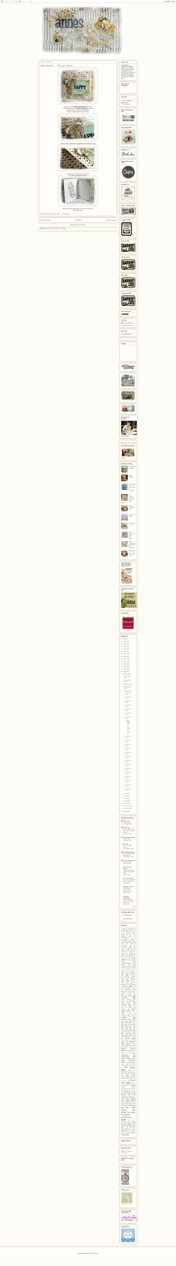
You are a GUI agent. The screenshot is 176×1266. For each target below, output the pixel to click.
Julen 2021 (124, 1032)
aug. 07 (128, 768)
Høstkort (123, 1009)
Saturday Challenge (126, 897)
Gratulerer (124, 998)
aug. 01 (128, 788)
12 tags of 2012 (126, 928)
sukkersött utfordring (128, 1098)
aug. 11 (128, 760)
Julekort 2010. (126, 1019)
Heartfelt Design (126, 1004)
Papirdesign (129, 1062)
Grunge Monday (126, 999)
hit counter (124, 1153)
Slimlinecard (124, 1088)
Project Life (132, 1070)
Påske (126, 1072)
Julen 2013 (131, 1022)
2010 (124, 671)
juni (126, 796)
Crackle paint (126, 964)
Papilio (132, 1058)
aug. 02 (128, 784)
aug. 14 (128, 752)
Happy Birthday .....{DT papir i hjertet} (57, 65)
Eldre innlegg (111, 220)
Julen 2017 (128, 1027)
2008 (124, 811)
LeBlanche (123, 1040)
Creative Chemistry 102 (127, 967)
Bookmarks (125, 953)
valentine (133, 1121)
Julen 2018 (124, 1029)
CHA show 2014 (129, 960)
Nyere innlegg (45, 220)
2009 (124, 674)
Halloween (132, 1001)
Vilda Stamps (128, 1123)
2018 (124, 651)
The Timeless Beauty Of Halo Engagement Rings (128, 871)
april (126, 801)
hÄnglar (131, 1007)
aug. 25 (128, 705)
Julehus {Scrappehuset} (132, 507)
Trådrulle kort (130, 1120)
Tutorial (123, 1121)
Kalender (128, 1033)
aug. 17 (128, 744)
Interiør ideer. (130, 1011)
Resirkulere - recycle (132, 467)
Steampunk (132, 1090)
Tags (127, 1100)
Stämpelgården (130, 1096)
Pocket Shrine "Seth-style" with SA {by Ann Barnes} (129, 830)
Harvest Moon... (127, 822)
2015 (124, 659)
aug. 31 (128, 693)
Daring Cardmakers (129, 860)
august (127, 690)
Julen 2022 (132, 1032)
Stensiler (123, 1094)
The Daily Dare (127, 918)
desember (128, 676)
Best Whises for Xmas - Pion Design (132, 535)
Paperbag (124, 1058)
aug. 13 (128, 756)
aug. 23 (128, 713)
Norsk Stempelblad (128, 1054)
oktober (127, 684)
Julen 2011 (124, 1021)
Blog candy (132, 951)
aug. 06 (128, 772)
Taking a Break (127, 862)
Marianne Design (128, 1047)
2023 (124, 639)
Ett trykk (132, 992)
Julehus (132, 1015)
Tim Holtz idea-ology (128, 1105)
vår (132, 1128)
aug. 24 (128, 709)
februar (127, 806)
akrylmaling (128, 942)
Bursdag (126, 956)
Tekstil (123, 1102)
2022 (124, 641)
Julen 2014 (127, 1024)
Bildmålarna (132, 950)
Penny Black (124, 1064)
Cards (133, 958)
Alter (122, 944)
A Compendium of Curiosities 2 (128, 937)
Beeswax (130, 948)
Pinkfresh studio (131, 1065)
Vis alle (133, 906)
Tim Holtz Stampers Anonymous (128, 1114)
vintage (123, 1125)
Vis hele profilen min (127, 325)
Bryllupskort (132, 954)
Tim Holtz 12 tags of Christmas (128, 1102)
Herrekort (124, 1005)
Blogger (96, 1253)
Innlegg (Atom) (81, 225)
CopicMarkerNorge (129, 852)
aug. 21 (128, 736)
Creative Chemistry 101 (127, 966)
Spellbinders (125, 1090)
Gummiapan (124, 1001)
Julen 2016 (131, 1025)
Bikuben (123, 950)
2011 (124, 669)
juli (126, 793)
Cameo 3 (133, 956)
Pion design (130, 1067)
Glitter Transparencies (80, 106)
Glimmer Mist (126, 996)
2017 (124, 654)
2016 (124, 656)
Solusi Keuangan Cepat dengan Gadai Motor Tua (128, 901)
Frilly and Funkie (128, 878)
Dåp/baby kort (125, 991)
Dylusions (128, 989)
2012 (124, 666)
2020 (124, 646)
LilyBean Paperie (128, 886)
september (128, 686)
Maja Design (132, 1045)
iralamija (125, 844)
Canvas (126, 958)
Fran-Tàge (129, 994)
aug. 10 (128, 764)
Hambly (128, 1002)
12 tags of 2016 (132, 931)
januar (127, 808)
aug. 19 (128, 740)
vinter (126, 1128)
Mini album (127, 1050)
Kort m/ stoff (131, 1036)
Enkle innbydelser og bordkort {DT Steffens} (132, 544)
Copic (122, 961)
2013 (124, 664)
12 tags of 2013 (128, 929)
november (128, 680)
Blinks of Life (126, 951)
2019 (124, 649)
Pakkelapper (125, 1057)
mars (126, 803)
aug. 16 (128, 748)
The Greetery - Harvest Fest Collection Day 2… (128, 889)
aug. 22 (128, 717)
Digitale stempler (125, 970)
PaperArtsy (126, 827)
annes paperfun (128, 323)
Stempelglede (128, 1093)
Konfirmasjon (125, 1035)
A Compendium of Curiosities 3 (128, 941)
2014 (124, 661)
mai (126, 798)
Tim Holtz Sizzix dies (128, 1108)
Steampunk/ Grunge (129, 1091)
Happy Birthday (131, 476)
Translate (127, 104)
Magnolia (132, 1042)
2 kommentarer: (65, 214)
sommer (133, 1088)
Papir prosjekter (128, 1060)
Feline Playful (127, 915)
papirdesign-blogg (129, 837)
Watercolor (126, 1131)
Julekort (124, 1017)
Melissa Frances (128, 1048)
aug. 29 (128, 697)
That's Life (126, 821)
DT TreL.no (132, 988)
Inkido (133, 1009)
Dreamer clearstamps (82, 108)
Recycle (126, 1073)
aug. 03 (128, 780)
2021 (124, 644)
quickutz (133, 1072)
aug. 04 (128, 776)
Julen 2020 (129, 1030)
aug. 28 (128, 701)
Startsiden (78, 220)
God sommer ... (127, 839)
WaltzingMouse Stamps (128, 1130)
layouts (127, 1038)
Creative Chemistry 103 (127, 969)
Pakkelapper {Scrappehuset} (132, 553)
